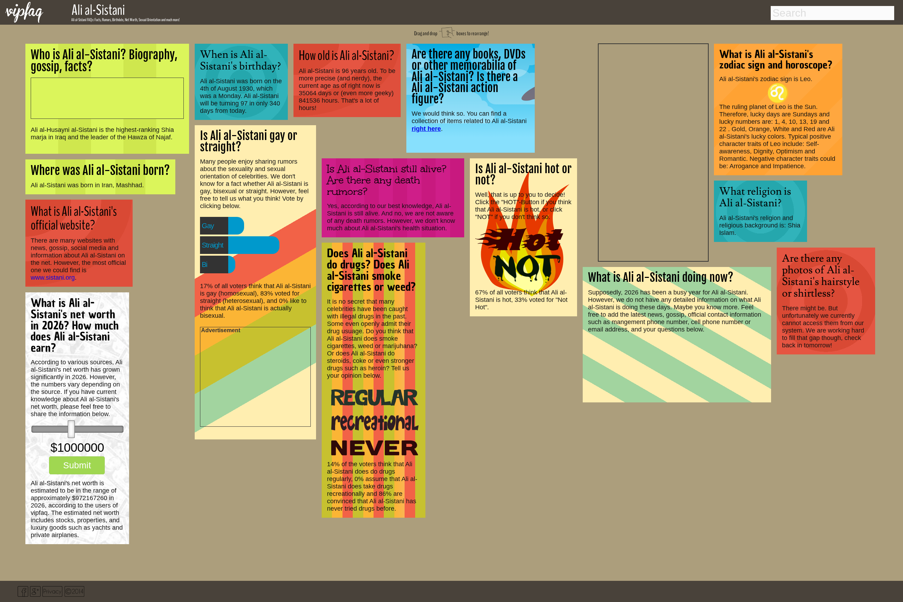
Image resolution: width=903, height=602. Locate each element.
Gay (208, 226)
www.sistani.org (53, 277)
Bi (204, 264)
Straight (212, 245)
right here (426, 128)
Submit (77, 465)
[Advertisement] (653, 151)
